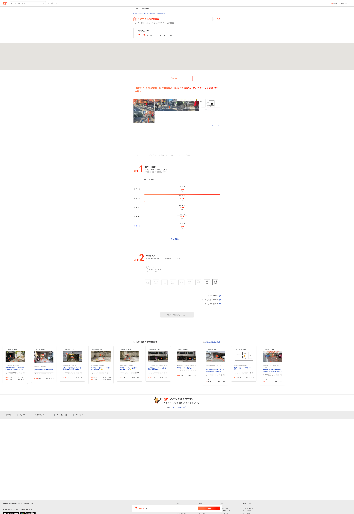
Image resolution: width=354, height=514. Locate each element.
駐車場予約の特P (137, 13)
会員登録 (335, 3)
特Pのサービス (247, 503)
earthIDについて (225, 511)
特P (178, 503)
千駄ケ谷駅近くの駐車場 (149, 13)
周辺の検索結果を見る (212, 342)
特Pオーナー (202, 503)
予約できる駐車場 (248, 508)
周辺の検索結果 (161, 13)
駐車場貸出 (344, 3)
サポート (223, 503)
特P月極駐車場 (247, 511)
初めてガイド (224, 508)
